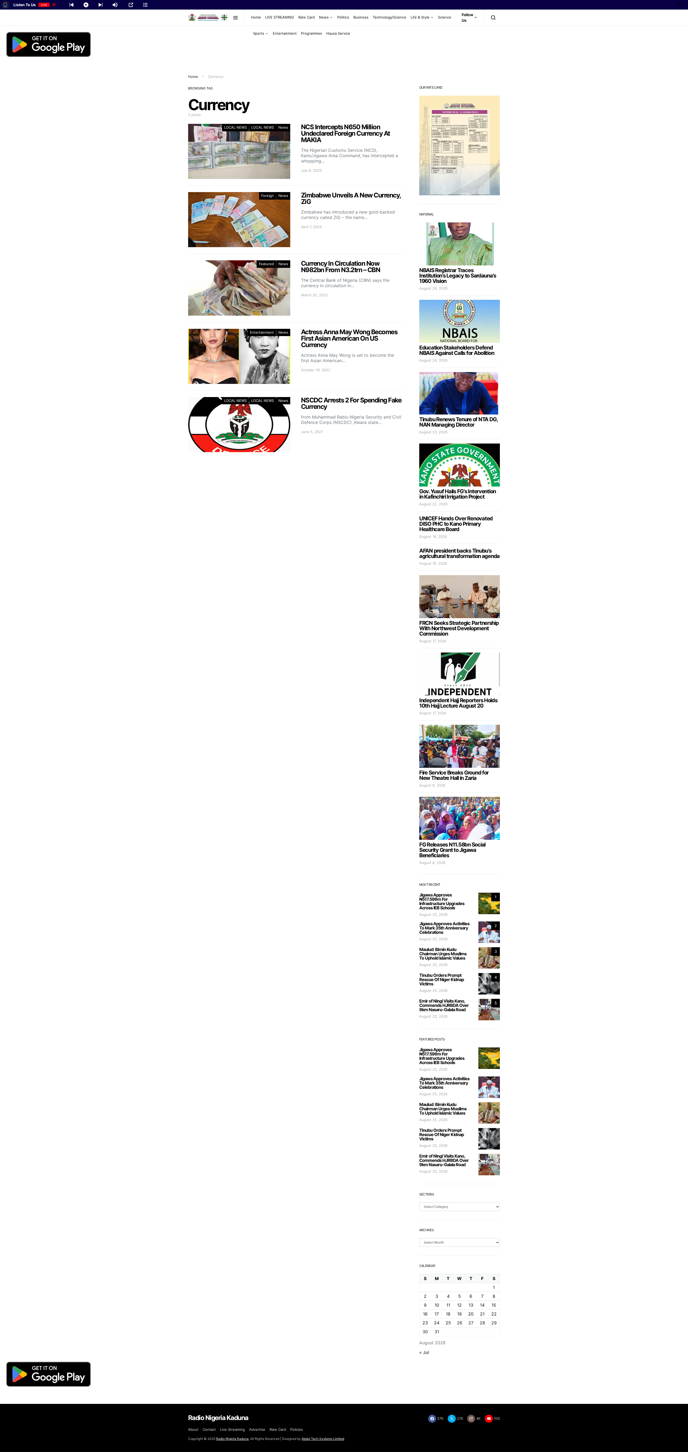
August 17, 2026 (432, 641)
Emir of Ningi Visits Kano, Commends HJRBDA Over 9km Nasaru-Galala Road (444, 1005)
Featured (266, 264)
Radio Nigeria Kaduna (232, 1439)
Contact (209, 1429)
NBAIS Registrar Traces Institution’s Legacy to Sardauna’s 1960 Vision (457, 275)
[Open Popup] (131, 5)
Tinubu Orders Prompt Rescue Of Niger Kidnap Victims (441, 979)
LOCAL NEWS (235, 127)
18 (448, 1314)
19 (459, 1314)
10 (437, 1305)
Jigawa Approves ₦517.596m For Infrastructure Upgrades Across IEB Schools (441, 901)
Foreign (267, 195)
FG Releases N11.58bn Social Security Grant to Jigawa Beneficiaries (452, 850)
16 (425, 1314)
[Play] (86, 5)
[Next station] (71, 5)
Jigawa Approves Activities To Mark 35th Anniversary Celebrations (444, 928)
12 (459, 1305)
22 (494, 1314)
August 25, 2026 (433, 914)
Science (444, 17)
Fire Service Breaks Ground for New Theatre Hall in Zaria (454, 775)
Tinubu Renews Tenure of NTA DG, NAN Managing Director (458, 422)
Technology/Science (389, 17)
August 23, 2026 (433, 432)
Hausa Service (338, 33)
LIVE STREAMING (279, 17)
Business (360, 17)
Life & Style (420, 17)
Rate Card (306, 17)
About (193, 1429)
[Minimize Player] (679, 5)
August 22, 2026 (433, 504)
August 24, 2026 (433, 288)
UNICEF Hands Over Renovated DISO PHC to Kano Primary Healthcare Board (456, 523)
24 (436, 1322)
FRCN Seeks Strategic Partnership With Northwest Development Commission (459, 628)
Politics (343, 17)
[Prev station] (100, 5)
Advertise (257, 1429)
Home (256, 17)
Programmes (311, 33)
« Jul (424, 1352)
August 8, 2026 (432, 785)
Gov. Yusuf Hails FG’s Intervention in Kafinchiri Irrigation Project (457, 494)
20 (471, 1314)
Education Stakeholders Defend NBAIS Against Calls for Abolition (456, 350)
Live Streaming (232, 1429)
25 (448, 1322)
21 (482, 1314)
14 (482, 1305)
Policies (296, 1429)
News (324, 17)
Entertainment (285, 33)
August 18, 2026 (433, 536)
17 (437, 1314)
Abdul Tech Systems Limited (323, 1439)
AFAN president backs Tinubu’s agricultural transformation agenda (459, 553)
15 (494, 1305)
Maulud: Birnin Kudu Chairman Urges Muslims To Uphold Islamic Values (443, 954)
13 (471, 1305)
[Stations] (145, 5)
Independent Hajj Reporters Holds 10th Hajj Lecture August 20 (458, 703)
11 (448, 1305)
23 (425, 1322)
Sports (258, 33)
